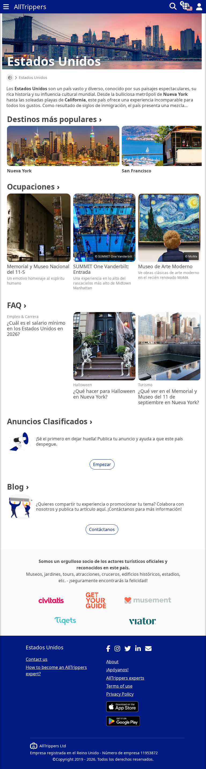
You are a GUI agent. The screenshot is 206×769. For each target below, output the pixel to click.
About (112, 662)
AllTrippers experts (125, 678)
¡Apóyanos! (117, 670)
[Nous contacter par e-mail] (150, 649)
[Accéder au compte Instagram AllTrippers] (119, 649)
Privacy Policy (120, 694)
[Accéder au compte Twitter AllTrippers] (129, 649)
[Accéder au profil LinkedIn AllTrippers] (140, 649)
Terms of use (119, 686)
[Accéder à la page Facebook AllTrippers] (110, 649)
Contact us (36, 659)
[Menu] (6, 7)
